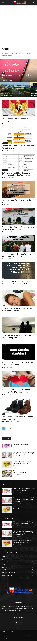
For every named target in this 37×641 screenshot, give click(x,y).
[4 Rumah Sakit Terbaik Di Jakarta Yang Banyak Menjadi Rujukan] (18, 216)
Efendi (3, 123)
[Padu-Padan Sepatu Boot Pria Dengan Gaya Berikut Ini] (18, 406)
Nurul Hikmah (5, 421)
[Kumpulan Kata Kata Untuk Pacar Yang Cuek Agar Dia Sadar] (18, 352)
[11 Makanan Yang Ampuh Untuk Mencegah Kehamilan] (7, 473)
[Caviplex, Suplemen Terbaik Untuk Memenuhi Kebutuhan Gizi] (7, 464)
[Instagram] (20, 623)
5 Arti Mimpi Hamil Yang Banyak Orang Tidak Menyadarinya (18, 309)
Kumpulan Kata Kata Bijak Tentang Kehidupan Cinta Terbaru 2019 (16, 282)
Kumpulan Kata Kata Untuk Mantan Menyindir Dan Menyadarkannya (16, 391)
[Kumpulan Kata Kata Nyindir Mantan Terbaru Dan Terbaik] (18, 189)
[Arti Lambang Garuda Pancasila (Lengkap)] (18, 108)
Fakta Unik (4, 90)
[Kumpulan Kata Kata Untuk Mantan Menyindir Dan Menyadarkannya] (18, 379)
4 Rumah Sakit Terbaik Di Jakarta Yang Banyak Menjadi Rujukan (18, 228)
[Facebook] (16, 623)
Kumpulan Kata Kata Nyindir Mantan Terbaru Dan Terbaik (17, 201)
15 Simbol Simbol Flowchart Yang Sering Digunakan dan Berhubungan (16, 174)
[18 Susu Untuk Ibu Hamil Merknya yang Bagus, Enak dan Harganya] (7, 445)
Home (3, 8)
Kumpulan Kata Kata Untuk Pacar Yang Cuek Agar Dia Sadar (17, 363)
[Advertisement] (18, 28)
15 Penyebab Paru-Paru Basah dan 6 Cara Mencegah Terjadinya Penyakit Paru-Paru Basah (23, 454)
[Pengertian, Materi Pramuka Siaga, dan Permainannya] (18, 135)
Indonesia (4, 115)
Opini (3, 72)
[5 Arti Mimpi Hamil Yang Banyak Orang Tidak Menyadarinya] (18, 298)
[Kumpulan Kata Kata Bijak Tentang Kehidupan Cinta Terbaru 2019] (18, 270)
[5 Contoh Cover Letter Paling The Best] (18, 70)
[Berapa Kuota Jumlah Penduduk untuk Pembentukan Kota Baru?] (15, 89)
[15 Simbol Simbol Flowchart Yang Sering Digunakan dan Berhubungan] (18, 162)
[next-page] (14, 428)
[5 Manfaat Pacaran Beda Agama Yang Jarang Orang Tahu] (18, 325)
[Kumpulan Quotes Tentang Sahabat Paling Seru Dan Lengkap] (18, 243)
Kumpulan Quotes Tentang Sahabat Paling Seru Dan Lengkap (16, 255)
